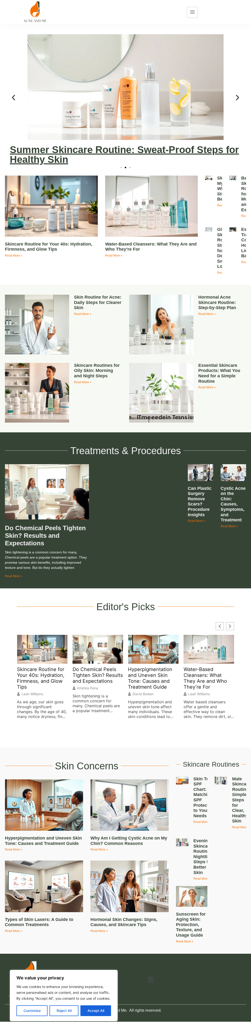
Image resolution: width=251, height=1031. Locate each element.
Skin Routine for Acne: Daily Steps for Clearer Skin (97, 302)
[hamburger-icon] (192, 12)
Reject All (64, 1011)
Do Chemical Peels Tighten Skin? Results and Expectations (45, 535)
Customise (32, 1011)
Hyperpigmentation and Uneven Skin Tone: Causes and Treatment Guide (150, 678)
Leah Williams (32, 694)
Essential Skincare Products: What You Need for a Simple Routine (219, 373)
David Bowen (143, 694)
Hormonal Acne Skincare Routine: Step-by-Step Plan (217, 302)
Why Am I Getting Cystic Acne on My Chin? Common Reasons (128, 841)
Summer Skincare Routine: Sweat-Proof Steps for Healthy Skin (124, 154)
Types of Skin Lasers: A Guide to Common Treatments (39, 922)
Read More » (13, 255)
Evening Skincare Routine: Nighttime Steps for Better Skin (203, 856)
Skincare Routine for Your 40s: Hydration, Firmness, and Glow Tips (48, 247)
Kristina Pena (87, 688)
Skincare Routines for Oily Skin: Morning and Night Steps (97, 370)
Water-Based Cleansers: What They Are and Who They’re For (205, 678)
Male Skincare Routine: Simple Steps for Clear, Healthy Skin (241, 800)
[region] (64, 995)
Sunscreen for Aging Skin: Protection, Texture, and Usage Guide (191, 925)
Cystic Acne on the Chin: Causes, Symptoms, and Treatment (233, 504)
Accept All (96, 1011)
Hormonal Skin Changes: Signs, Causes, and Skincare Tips (123, 922)
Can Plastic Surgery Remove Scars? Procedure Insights (200, 501)
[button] (13, 97)
